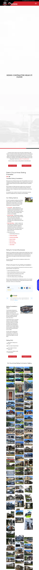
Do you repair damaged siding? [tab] (13, 345)
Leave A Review (32, 0)
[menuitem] (35, 3)
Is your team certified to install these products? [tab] (13, 352)
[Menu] (35, 3)
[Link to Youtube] (6, 0)
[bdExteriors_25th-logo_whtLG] (10, 4)
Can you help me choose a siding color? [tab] (12, 348)
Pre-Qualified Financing (25, 0)
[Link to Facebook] (4, 0)
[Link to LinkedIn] (7, 0)
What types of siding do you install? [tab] (12, 343)
